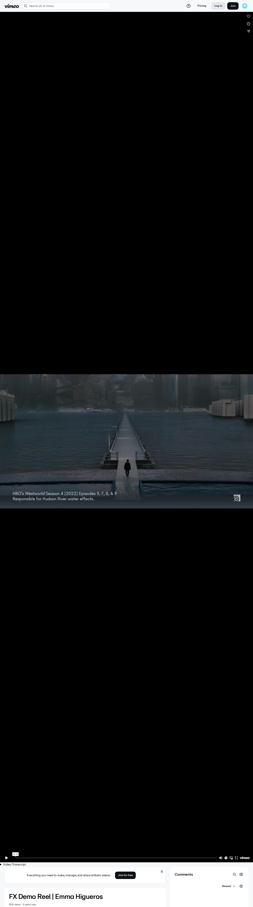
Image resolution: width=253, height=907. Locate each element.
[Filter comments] (241, 886)
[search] (66, 6)
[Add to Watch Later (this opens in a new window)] (249, 24)
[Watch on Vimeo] (244, 858)
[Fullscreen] (236, 858)
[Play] (6, 858)
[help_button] (188, 6)
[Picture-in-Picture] (231, 858)
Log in (218, 6)
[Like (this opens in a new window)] (249, 16)
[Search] (234, 874)
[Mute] (221, 858)
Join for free (125, 875)
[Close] (161, 871)
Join (233, 6)
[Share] (249, 31)
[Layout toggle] (241, 874)
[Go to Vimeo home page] (11, 6)
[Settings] (226, 858)
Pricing (201, 6)
